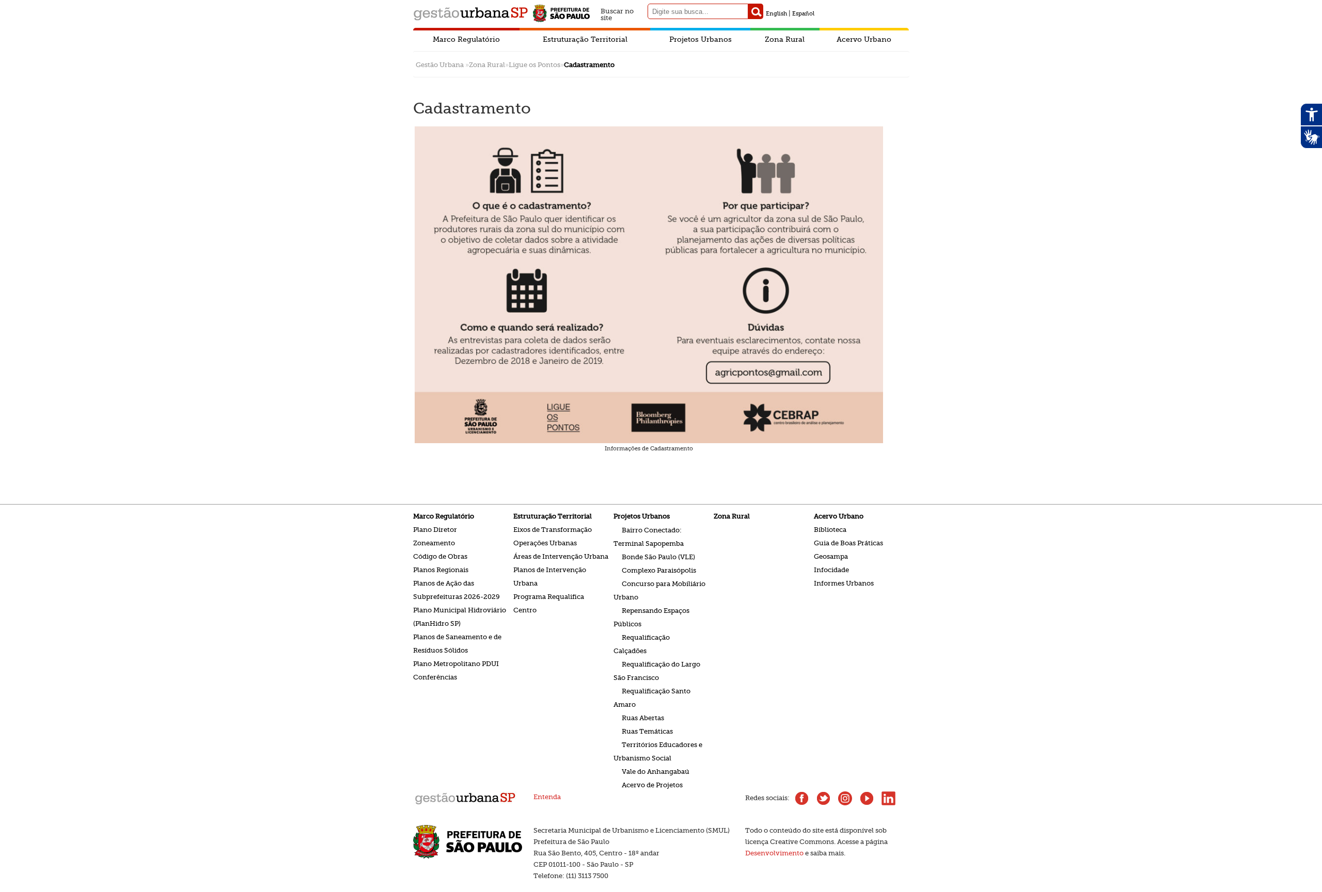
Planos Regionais (440, 570)
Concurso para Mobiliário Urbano (659, 590)
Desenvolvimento (774, 853)
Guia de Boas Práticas (848, 543)
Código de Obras (440, 556)
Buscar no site (617, 13)
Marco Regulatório (466, 39)
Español (803, 13)
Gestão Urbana (440, 65)
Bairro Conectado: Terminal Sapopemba (648, 536)
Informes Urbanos (844, 583)
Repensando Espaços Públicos (651, 616)
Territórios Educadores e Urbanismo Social (657, 750)
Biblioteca (830, 529)
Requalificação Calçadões (641, 643)
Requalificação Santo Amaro (651, 697)
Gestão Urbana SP (470, 13)
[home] (465, 803)
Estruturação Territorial (585, 39)
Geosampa (831, 556)
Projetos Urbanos (700, 39)
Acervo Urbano (864, 39)
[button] (755, 11)
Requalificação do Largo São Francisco (656, 670)
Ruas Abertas (643, 717)
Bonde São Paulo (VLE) (658, 556)
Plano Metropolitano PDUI (456, 664)
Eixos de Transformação (552, 529)
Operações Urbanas (545, 543)
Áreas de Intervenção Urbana (560, 556)
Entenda (547, 797)
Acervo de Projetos (652, 784)
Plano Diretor (435, 529)
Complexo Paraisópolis (659, 570)
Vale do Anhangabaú (655, 771)
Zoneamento (434, 543)
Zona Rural (785, 39)
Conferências (435, 677)
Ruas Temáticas (647, 731)
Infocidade (831, 570)
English (776, 13)
